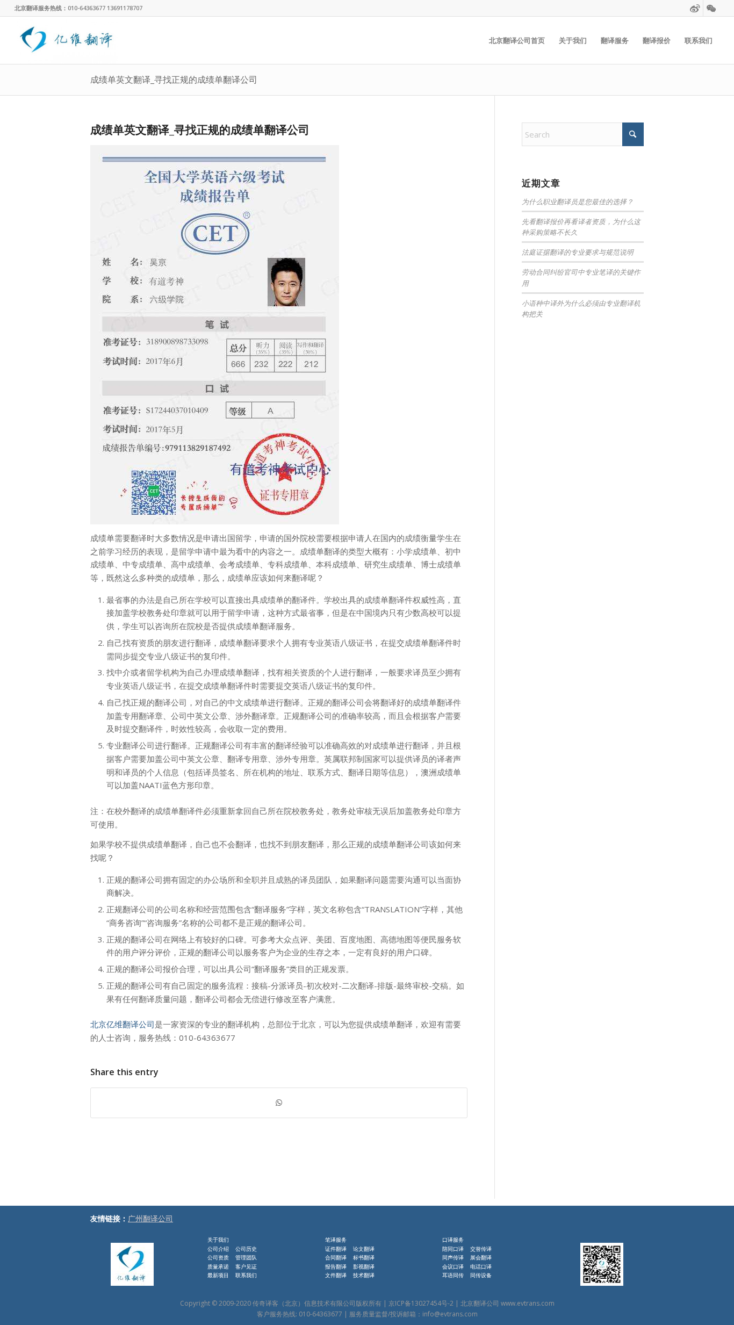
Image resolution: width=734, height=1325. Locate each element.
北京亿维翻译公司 (122, 1024)
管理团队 (246, 1257)
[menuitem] (517, 40)
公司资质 (218, 1257)
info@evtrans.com (450, 1314)
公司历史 (246, 1248)
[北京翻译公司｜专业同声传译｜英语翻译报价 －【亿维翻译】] (66, 40)
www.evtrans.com (528, 1303)
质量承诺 (218, 1266)
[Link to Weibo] (695, 8)
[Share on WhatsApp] (279, 1103)
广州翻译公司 (150, 1218)
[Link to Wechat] (711, 8)
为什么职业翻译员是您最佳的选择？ (578, 201)
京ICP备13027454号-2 (421, 1303)
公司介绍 (218, 1248)
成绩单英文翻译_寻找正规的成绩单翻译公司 (173, 79)
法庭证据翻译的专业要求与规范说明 (578, 251)
